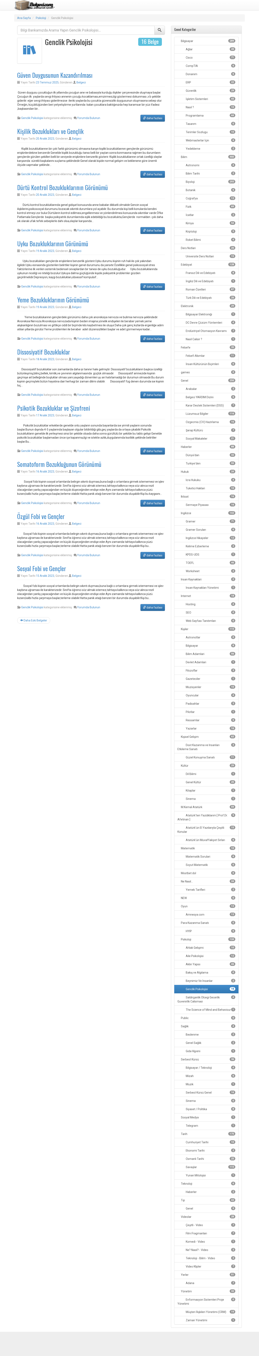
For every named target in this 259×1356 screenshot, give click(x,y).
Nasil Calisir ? (209, 339)
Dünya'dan (209, 455)
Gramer (209, 521)
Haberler (207, 446)
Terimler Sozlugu (209, 132)
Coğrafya (209, 198)
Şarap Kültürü (209, 430)
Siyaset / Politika (209, 1109)
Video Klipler (209, 1266)
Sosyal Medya (207, 1117)
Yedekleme (209, 148)
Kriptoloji (209, 231)
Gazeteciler (209, 678)
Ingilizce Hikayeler (209, 538)
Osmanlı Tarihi (209, 1158)
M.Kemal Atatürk (207, 807)
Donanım (209, 74)
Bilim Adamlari (209, 654)
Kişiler (207, 629)
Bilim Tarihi (209, 173)
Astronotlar (209, 637)
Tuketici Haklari (209, 488)
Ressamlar (209, 720)
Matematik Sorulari (209, 856)
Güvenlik (209, 90)
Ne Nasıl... (207, 881)
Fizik (209, 206)
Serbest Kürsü (207, 1059)
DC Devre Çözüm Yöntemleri (209, 322)
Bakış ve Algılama (209, 972)
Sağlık (207, 1026)
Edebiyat (207, 264)
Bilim (207, 157)
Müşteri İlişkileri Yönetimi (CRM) (209, 1312)
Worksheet (209, 571)
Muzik (209, 1084)
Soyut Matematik (209, 864)
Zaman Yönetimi (209, 1320)
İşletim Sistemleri (209, 99)
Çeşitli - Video (209, 1225)
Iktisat (207, 496)
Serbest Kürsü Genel (209, 1092)
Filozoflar (209, 670)
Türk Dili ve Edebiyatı (209, 297)
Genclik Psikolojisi (32, 118)
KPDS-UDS (209, 554)
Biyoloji (209, 181)
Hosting (209, 604)
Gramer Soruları (209, 529)
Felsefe (207, 347)
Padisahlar (209, 703)
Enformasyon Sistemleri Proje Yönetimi (205, 1301)
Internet (207, 596)
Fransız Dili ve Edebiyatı (209, 273)
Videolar (207, 1216)
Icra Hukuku (209, 480)
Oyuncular (209, 695)
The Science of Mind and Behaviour (209, 1009)
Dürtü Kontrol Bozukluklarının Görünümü (62, 187)
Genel (207, 380)
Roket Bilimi (209, 239)
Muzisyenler (209, 687)
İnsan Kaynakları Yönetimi (209, 587)
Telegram (209, 1125)
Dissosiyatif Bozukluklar (43, 351)
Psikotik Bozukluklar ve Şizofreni (53, 408)
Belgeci (81, 82)
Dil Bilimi (209, 774)
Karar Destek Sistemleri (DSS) (209, 405)
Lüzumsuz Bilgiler (209, 413)
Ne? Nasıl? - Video (209, 1250)
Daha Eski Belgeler (35, 620)
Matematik (207, 848)
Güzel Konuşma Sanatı (209, 757)
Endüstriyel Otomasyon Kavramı (209, 331)
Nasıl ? (209, 107)
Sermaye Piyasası (209, 504)
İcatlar (209, 215)
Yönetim (207, 1291)
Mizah (209, 1076)
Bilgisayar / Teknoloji (209, 1067)
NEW (207, 898)
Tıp (207, 1200)
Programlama (209, 115)
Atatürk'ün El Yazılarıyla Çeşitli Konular (205, 829)
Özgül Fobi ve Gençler (41, 516)
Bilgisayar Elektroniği (209, 314)
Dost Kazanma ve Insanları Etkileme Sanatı (205, 747)
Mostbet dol (207, 873)
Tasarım (209, 123)
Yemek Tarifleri (209, 889)
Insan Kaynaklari (207, 579)
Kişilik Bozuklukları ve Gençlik (50, 131)
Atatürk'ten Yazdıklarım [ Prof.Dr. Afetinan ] (205, 817)
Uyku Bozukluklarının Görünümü (52, 243)
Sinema (209, 798)
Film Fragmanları (209, 1233)
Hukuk (207, 471)
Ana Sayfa (24, 18)
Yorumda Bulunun (88, 118)
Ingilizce (207, 513)
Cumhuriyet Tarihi (209, 1142)
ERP (209, 82)
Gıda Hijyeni (209, 1051)
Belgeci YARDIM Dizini (209, 397)
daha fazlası (154, 118)
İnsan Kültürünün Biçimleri (209, 364)
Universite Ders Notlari (209, 256)
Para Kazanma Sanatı (207, 922)
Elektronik (207, 306)
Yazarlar (209, 728)
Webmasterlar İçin (209, 140)
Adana (209, 1283)
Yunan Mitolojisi (209, 1175)
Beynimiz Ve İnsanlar (209, 980)
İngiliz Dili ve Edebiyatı (209, 281)
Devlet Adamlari (209, 662)
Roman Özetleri (209, 289)
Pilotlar (209, 712)
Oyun (207, 906)
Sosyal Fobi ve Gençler (41, 568)
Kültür (207, 765)
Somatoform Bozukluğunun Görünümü (59, 464)
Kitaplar (209, 790)
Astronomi (209, 165)
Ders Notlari (207, 248)
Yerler (207, 1274)
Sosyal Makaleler (209, 438)
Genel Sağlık (209, 1042)
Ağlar (209, 49)
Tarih (207, 1134)
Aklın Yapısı (209, 964)
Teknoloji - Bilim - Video (209, 1258)
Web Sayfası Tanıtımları (209, 620)
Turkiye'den (209, 463)
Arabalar (209, 389)
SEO (209, 612)
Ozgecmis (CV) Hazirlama (209, 422)
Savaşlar (209, 1167)
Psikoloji (41, 18)
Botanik (209, 190)
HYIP (209, 931)
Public (207, 1018)
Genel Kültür (209, 782)
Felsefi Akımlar (209, 355)
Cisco (209, 57)
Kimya (209, 223)
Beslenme (209, 1034)
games (207, 372)
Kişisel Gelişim (207, 736)
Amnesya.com (209, 914)
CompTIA (209, 65)
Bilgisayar (207, 41)
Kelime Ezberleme (209, 546)
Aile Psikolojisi (209, 956)
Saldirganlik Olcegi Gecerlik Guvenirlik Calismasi (205, 999)
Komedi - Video (209, 1241)
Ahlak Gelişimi (209, 947)
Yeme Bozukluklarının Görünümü (53, 299)
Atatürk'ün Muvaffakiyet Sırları (209, 840)
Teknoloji (207, 1183)
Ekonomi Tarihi (209, 1150)
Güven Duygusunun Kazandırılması (54, 75)
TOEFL (209, 562)
